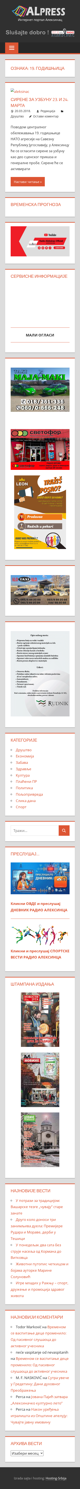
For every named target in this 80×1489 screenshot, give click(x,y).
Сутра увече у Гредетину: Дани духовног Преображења (40, 1384)
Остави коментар (46, 116)
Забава (22, 762)
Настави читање (26, 182)
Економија (25, 756)
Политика (24, 787)
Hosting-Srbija (56, 1478)
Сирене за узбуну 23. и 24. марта (39, 102)
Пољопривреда (29, 794)
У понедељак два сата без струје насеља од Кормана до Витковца (36, 1251)
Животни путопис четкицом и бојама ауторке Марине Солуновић (39, 1270)
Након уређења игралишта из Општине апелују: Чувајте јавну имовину (39, 1416)
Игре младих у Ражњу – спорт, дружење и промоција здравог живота (39, 1289)
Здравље (23, 768)
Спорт (21, 806)
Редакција (48, 111)
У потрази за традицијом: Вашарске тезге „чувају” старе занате (37, 1207)
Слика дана (26, 800)
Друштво (17, 116)
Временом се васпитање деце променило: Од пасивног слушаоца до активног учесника (40, 1365)
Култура (23, 775)
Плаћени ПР (26, 781)
